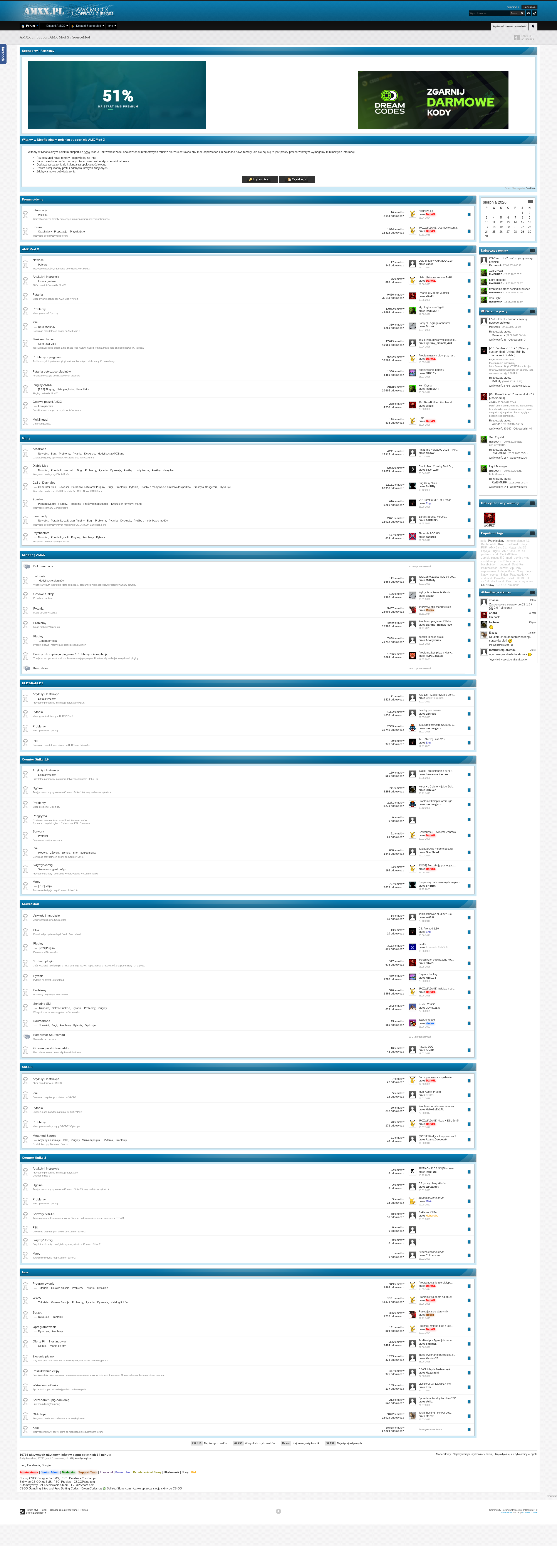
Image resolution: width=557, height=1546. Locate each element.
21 (515, 227)
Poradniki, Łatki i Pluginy (65, 537)
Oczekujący (45, 231)
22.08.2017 (424, 1113)
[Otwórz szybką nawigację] (533, 26)
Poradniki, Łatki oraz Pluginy (88, 487)
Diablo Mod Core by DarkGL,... (437, 466)
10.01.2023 (424, 1190)
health (422, 944)
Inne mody (40, 516)
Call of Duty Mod (44, 482)
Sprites (66, 852)
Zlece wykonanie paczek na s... (437, 1354)
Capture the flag (428, 974)
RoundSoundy (46, 327)
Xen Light (494, 298)
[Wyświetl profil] (484, 321)
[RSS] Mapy (45, 886)
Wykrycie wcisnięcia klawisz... (436, 592)
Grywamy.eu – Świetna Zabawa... (438, 832)
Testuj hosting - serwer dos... (435, 1412)
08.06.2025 (424, 1303)
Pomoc (84, 1510)
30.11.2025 (424, 234)
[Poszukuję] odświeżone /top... (436, 959)
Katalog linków (119, 1302)
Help (421, 418)
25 (493, 231)
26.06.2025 (424, 995)
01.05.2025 (424, 717)
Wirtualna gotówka (45, 1385)
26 (501, 231)
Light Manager (497, 279)
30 (529, 231)
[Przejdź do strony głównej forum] (68, 10)
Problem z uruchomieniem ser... (437, 1106)
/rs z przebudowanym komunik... (437, 339)
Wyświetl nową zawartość (510, 26)
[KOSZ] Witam (427, 1019)
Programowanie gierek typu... (436, 1282)
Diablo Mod (40, 465)
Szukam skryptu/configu (52, 869)
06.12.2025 (424, 490)
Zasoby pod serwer (430, 710)
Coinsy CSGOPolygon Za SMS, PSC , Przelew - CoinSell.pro (58, 1478)
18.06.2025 (424, 778)
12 (501, 222)
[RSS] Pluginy (46, 389)
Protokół (43, 835)
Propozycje (60, 231)
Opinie (42, 1345)
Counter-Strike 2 (34, 1157)
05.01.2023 (424, 1219)
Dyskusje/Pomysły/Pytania (126, 503)
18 (493, 227)
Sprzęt (37, 1312)
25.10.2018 (424, 921)
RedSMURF (499, 453)
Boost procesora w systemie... (436, 1077)
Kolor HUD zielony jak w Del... (436, 786)
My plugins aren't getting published (509, 289)
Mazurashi (498, 335)
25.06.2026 (424, 424)
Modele (42, 852)
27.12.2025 (424, 1318)
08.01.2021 (424, 267)
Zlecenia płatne (43, 1356)
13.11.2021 (424, 1175)
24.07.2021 (424, 1390)
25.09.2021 (424, 872)
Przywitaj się (77, 231)
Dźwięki (54, 852)
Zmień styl (32, 1510)
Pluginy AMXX (42, 385)
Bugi (53, 453)
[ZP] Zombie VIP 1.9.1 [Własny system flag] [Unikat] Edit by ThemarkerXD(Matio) (509, 352)
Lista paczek (45, 406)
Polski (44, 1510)
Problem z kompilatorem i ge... (436, 801)
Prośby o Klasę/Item (163, 470)
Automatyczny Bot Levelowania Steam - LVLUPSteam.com (57, 1485)
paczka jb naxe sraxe (431, 636)
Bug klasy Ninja (428, 483)
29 (522, 231)
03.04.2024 (424, 217)
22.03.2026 (424, 838)
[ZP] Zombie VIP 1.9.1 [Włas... (436, 499)
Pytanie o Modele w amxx (434, 292)
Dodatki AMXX (55, 25)
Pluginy (62, 503)
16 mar (532, 632)
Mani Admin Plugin (430, 1091)
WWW (37, 1298)
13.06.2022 (424, 1026)
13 (508, 222)
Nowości (38, 260)
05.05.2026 (424, 300)
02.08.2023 (424, 1084)
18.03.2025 (424, 1419)
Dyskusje (89, 453)
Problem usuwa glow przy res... (437, 355)
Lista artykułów (47, 281)
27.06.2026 (424, 1347)
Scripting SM (42, 1003)
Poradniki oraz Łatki (62, 470)
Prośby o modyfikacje (136, 470)
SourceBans (41, 1021)
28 (515, 231)
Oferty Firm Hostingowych (50, 1341)
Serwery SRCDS (44, 1214)
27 (508, 231)
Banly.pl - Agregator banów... (435, 323)
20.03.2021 (424, 701)
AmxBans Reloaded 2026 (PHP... (438, 449)
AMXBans (39, 449)
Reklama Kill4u (428, 1212)
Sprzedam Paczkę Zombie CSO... (438, 1398)
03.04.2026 (424, 330)
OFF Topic (40, 1414)
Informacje (40, 210)
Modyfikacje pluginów (51, 580)
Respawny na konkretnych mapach (439, 882)
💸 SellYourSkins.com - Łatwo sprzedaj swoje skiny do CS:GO (142, 1488)
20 (508, 227)
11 (493, 222)
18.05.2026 (424, 362)
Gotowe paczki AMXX (47, 401)
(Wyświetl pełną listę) (81, 1458)
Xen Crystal (425, 385)
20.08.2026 (424, 392)
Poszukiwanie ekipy (46, 1371)
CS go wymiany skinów (432, 1183)
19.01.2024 (424, 1332)
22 (522, 227)
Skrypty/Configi (43, 865)
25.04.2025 (424, 473)
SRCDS (27, 1067)
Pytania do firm (57, 1345)
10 (486, 222)
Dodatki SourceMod (87, 25)
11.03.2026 (424, 746)
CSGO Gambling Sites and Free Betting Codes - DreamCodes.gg (61, 1488)
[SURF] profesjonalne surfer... (436, 770)
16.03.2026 (424, 456)
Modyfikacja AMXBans (111, 453)
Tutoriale (39, 576)
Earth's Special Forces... (433, 516)
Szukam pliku (88, 852)
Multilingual (40, 419)
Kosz (36, 1427)
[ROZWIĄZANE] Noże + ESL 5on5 (439, 1120)
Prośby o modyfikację (96, 503)
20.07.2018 (424, 1127)
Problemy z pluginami (47, 357)
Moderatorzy (443, 1454)
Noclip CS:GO (427, 1004)
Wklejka (42, 214)
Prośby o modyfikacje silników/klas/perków (166, 487)
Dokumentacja (43, 566)
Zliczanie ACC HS (429, 533)
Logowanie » (512, 7)
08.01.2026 (424, 599)
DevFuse (530, 188)
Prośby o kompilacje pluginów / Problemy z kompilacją (70, 654)
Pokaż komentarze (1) (501, 644)
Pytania (38, 294)
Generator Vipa (47, 343)
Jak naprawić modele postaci (436, 848)
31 (486, 236)
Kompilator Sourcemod (49, 1034)
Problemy (39, 309)
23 (529, 227)
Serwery (38, 831)
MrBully (496, 381)
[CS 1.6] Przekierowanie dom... (437, 694)
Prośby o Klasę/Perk (205, 487)
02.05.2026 (424, 643)
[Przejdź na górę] (278, 1511)
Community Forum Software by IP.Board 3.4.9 (513, 1510)
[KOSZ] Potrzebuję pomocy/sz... (437, 865)
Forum (29, 25)
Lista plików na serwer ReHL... (437, 277)
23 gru (532, 622)
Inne (110, 25)
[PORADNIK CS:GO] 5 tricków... (437, 1168)
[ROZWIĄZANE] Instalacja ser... (437, 988)
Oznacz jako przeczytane (63, 1510)
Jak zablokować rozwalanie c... (437, 724)
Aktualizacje (426, 210)
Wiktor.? (497, 424)
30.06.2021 (424, 935)
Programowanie (43, 1283)
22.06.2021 (424, 1011)
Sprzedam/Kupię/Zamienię (51, 1400)
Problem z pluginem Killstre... (436, 621)
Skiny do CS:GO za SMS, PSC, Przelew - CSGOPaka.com (57, 1481)
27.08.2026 (424, 1376)
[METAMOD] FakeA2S (432, 739)
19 (501, 227)
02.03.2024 (424, 855)
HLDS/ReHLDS (32, 683)
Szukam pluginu (44, 339)
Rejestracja (529, 7)
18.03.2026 (424, 376)
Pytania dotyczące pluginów (52, 371)
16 (529, 222)
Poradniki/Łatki (47, 503)
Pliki (35, 322)
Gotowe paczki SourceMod (51, 1048)
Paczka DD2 (426, 1046)
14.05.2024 (424, 1289)
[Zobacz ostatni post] (469, 214)
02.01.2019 (424, 1098)
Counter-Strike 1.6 (35, 759)
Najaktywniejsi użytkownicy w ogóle (516, 1454)
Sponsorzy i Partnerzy (38, 50)
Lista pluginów (65, 389)
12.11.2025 (424, 889)
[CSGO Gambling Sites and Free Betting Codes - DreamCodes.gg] (433, 127)
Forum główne (32, 199)
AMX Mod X (30, 249)
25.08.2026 (424, 409)
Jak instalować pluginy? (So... (436, 914)
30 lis (533, 649)
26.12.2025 (424, 793)
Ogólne (38, 788)
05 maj (532, 613)
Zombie (38, 499)
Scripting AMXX (33, 555)
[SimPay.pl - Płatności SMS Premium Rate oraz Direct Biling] (117, 127)
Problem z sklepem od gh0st (435, 1297)
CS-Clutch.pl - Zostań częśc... (436, 1369)
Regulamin (551, 1496)
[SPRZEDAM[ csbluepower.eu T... (438, 1136)
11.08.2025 (424, 659)
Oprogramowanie (45, 1327)
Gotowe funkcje (44, 594)
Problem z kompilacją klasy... (436, 652)
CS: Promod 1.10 (429, 928)
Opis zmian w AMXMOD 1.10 (436, 260)
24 (486, 231)
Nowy (185, 1472)
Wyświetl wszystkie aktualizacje (508, 659)
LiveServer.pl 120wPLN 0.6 (435, 1383)
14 (515, 222)
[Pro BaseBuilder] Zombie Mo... (437, 402)
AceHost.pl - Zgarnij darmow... (436, 1340)
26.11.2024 (424, 613)
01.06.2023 (424, 284)
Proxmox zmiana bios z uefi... (436, 1325)
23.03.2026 (424, 981)
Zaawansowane (528, 13)
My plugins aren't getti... (432, 307)
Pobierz (42, 264)
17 (486, 227)
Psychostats (41, 533)
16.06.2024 (424, 951)
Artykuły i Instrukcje (46, 276)
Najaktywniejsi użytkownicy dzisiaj (473, 1454)
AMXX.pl (517, 1512)
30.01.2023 (424, 583)
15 (522, 222)
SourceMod (30, 904)
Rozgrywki (40, 816)
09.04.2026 (424, 346)
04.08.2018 (424, 1143)
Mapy (36, 881)
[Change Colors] (534, 12)
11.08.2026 (424, 523)
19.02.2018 (424, 1053)
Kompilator (82, 389)
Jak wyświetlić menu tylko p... (436, 606)
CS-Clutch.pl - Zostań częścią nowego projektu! (508, 321)
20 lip (533, 600)
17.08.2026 (424, 314)
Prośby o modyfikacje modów (151, 520)
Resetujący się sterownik (433, 1311)
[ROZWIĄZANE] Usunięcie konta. (438, 227)
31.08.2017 (424, 540)
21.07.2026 (424, 1405)
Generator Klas (47, 487)
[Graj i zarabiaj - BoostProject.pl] (282, 127)
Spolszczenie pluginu (431, 369)
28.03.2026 (424, 731)
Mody (26, 438)
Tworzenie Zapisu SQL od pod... (437, 576)
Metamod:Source (44, 1135)
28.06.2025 (424, 1361)
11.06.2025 (424, 628)
